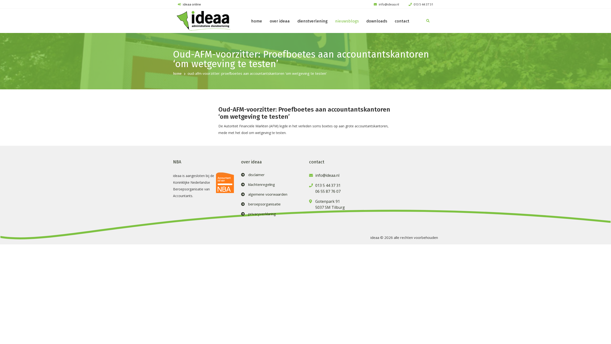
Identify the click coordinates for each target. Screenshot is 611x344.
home (256, 21)
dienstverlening (312, 21)
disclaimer (256, 174)
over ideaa (280, 21)
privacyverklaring (262, 214)
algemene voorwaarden (267, 194)
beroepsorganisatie (264, 204)
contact (402, 21)
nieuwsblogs (347, 21)
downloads (376, 21)
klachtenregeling (261, 184)
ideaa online (191, 4)
